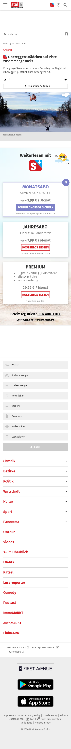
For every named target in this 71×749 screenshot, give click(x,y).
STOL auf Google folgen (37, 86)
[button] (66, 34)
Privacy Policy (32, 715)
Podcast (9, 603)
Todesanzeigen (20, 385)
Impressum (9, 715)
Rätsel (8, 572)
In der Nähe (18, 426)
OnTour (9, 532)
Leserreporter (14, 582)
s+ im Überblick (15, 552)
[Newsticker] (58, 5)
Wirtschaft (11, 491)
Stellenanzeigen (20, 375)
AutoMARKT (12, 623)
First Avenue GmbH (39, 729)
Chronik (14, 34)
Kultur (8, 502)
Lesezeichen (18, 436)
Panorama (11, 522)
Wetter (15, 365)
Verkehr (16, 405)
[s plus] (52, 5)
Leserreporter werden (43, 647)
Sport (7, 512)
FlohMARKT (12, 633)
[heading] (35, 59)
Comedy (9, 593)
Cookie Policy (50, 715)
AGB (20, 715)
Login (37, 446)
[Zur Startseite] (4, 34)
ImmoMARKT (13, 613)
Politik (8, 481)
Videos (8, 542)
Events (8, 562)
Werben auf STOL (16, 647)
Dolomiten (17, 416)
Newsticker (18, 395)
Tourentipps (14, 651)
